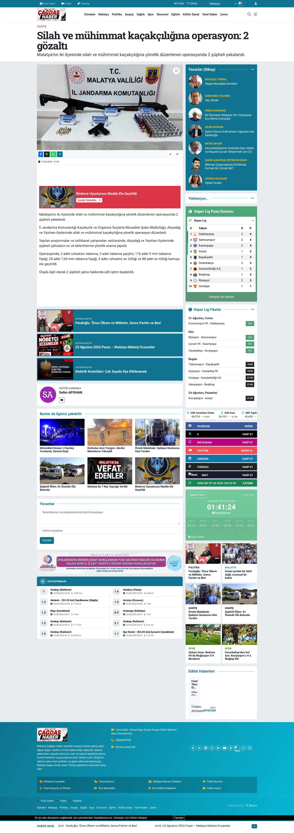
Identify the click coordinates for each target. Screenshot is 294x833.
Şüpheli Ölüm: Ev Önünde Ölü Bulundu (237, 613)
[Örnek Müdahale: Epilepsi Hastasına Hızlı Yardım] (157, 432)
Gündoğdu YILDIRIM (217, 95)
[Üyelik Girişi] (254, 3)
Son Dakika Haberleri (164, 788)
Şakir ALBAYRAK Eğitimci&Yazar (226, 160)
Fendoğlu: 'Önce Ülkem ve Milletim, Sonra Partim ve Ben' (203, 574)
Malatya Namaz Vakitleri (167, 781)
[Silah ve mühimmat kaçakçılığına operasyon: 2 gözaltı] (110, 107)
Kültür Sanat (191, 14)
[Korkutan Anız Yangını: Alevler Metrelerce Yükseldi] (109, 432)
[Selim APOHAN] (48, 394)
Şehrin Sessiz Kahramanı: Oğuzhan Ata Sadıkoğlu (229, 133)
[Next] (237, 748)
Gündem (89, 14)
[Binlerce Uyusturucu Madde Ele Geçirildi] (157, 470)
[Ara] (249, 14)
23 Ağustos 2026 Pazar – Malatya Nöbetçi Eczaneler (196, 825)
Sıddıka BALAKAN (216, 178)
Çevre (224, 14)
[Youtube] (224, 748)
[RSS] (249, 748)
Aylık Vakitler (198, 537)
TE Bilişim (251, 805)
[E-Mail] (62, 400)
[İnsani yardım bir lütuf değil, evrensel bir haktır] (239, 553)
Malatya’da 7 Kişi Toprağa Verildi (107, 486)
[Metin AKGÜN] (195, 147)
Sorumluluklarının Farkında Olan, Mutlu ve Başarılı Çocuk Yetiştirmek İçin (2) (229, 149)
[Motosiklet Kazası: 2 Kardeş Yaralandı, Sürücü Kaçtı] (62, 432)
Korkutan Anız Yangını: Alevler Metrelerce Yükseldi (106, 449)
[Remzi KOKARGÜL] (195, 114)
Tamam (179, 817)
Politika (117, 14)
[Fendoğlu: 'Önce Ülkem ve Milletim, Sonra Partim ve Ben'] (203, 553)
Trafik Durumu (215, 781)
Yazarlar (85, 3)
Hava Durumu (106, 781)
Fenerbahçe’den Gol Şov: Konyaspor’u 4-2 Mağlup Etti (238, 655)
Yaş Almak (211, 100)
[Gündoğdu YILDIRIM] (195, 98)
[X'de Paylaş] (47, 154)
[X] (199, 748)
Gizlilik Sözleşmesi (160, 817)
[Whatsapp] (243, 748)
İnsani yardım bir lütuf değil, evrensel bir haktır (238, 574)
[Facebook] (193, 748)
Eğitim (175, 14)
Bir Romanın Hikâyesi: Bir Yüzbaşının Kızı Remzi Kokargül (228, 116)
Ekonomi (162, 14)
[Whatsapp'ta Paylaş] (53, 154)
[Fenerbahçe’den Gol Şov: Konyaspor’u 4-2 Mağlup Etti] (239, 634)
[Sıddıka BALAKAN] (195, 180)
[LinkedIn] (218, 748)
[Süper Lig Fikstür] (252, 309)
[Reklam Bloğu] (110, 563)
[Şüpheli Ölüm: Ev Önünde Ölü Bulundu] (62, 470)
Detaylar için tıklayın (221, 296)
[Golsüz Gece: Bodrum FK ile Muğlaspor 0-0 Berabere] (203, 634)
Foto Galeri (49, 3)
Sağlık (141, 14)
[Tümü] (252, 69)
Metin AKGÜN (213, 143)
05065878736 (123, 740)
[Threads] (231, 748)
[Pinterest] (205, 748)
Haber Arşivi (214, 788)
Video (68, 3)
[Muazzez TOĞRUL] (195, 81)
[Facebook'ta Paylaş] (40, 154)
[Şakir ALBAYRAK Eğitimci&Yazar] (195, 164)
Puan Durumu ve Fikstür (57, 788)
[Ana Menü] (255, 14)
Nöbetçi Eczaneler (54, 781)
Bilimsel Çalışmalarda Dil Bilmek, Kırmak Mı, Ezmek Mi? (226, 166)
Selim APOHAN (70, 392)
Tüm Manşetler (106, 788)
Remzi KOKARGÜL (215, 110)
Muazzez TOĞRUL (216, 79)
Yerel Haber (209, 14)
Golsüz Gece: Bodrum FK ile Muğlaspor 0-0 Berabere (202, 655)
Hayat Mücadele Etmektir (221, 83)
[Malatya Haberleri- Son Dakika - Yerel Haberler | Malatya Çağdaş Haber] (51, 14)
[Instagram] (212, 748)
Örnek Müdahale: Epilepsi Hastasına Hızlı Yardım (203, 615)
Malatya (103, 14)
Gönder (47, 540)
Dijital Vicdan (213, 183)
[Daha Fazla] (60, 154)
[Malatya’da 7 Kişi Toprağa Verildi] (109, 470)
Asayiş (129, 14)
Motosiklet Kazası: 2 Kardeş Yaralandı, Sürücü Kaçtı (57, 449)
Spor (151, 14)
